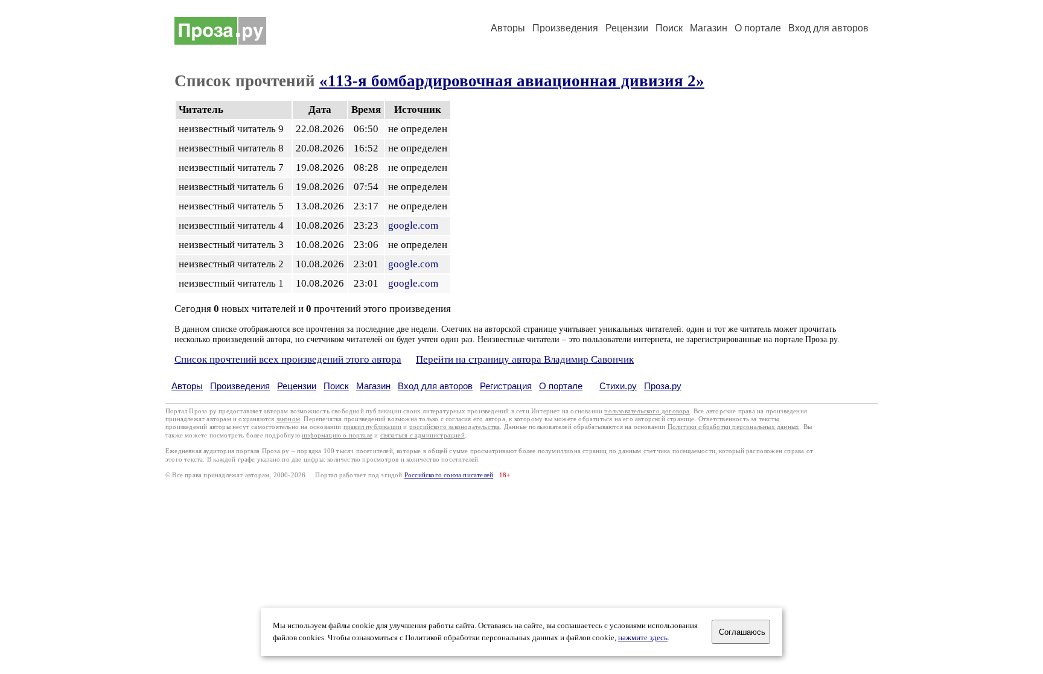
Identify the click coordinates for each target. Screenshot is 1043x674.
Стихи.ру (618, 386)
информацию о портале (337, 435)
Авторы (508, 28)
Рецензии (626, 28)
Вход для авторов (828, 28)
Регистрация (506, 386)
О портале (560, 386)
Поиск (669, 28)
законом (288, 419)
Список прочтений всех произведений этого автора (287, 359)
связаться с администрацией (422, 435)
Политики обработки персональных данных (734, 427)
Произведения (565, 28)
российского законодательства (454, 427)
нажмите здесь (643, 638)
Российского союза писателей (448, 475)
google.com (413, 225)
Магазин (708, 28)
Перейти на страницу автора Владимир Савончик (525, 359)
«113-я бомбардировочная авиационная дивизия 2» (511, 81)
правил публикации (372, 427)
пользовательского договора (646, 411)
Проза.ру (662, 386)
